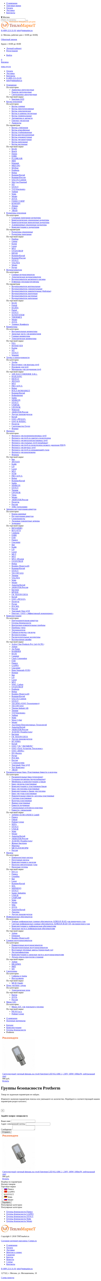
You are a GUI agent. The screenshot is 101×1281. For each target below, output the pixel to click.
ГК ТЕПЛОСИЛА (20, 594)
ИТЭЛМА (16, 741)
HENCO (15, 379)
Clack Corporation (19, 658)
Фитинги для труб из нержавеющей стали (30, 450)
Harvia (14, 995)
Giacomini (16, 542)
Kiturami (15, 163)
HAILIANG (17, 376)
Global (14, 241)
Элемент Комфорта (20, 324)
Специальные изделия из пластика (27, 808)
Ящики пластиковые (21, 803)
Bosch (14, 151)
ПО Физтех (17, 753)
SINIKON (16, 400)
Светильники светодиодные (24, 94)
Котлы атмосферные (21, 130)
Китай (14, 417)
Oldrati (14, 819)
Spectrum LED (18, 99)
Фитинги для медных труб (24, 447)
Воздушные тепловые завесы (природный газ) (32, 950)
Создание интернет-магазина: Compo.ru (19, 1241)
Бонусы (9, 1257)
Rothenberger (17, 395)
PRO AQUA (17, 386)
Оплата (9, 8)
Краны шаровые (19, 514)
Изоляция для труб (20, 367)
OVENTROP (17, 251)
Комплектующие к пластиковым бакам (29, 786)
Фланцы (15, 455)
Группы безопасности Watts (18, 1219)
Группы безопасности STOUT (19, 1216)
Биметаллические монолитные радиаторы (30, 222)
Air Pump (16, 649)
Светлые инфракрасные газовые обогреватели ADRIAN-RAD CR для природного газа (51, 924)
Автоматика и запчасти (22, 118)
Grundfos (15, 876)
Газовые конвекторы (21, 336)
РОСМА (15, 606)
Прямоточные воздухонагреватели (27, 945)
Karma (14, 348)
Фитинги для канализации (24, 452)
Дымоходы (16, 123)
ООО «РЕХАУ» (19, 419)
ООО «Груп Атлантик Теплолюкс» (27, 748)
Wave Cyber (17, 720)
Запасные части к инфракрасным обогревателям (33, 928)
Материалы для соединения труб (26, 369)
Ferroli (14, 305)
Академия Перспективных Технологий (29, 725)
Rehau (14, 173)
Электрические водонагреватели (26, 277)
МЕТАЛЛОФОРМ (20, 848)
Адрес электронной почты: (13, 1124)
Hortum (15, 673)
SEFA (14, 824)
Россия (15, 504)
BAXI (14, 149)
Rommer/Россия (19, 177)
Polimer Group (18, 822)
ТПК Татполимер (19, 507)
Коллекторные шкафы (21, 639)
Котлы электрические (21, 111)
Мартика (15, 845)
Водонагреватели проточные (25, 293)
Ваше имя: (5, 1121)
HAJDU (15, 308)
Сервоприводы (18, 518)
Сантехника (11, 971)
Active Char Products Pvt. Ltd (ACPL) (28, 644)
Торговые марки (13, 5)
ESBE (14, 156)
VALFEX (16, 263)
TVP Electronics (18, 189)
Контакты (10, 13)
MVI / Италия (18, 559)
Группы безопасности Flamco (19, 1212)
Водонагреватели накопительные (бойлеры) (31, 291)
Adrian (14, 646)
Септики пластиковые (22, 798)
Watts (14, 194)
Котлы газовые (18, 106)
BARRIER (16, 651)
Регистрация (12, 51)
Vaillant (15, 191)
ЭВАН (14, 210)
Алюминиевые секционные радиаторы (29, 225)
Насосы (9, 853)
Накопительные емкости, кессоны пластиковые (33, 796)
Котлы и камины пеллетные (24, 113)
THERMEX (17, 317)
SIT (13, 184)
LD (13, 466)
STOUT (15, 187)
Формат (15, 428)
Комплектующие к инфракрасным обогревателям (34, 926)
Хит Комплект (18, 767)
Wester (14, 196)
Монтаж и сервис (14, 1252)
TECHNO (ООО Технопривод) (25, 703)
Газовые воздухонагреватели (19, 940)
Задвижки (16, 523)
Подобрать (6, 1202)
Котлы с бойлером (20, 128)
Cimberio (15, 533)
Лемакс (15, 206)
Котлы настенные (19, 144)
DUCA (15, 872)
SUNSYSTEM (18, 315)
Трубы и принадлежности (18, 357)
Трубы (14, 362)
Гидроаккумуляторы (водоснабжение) (29, 779)
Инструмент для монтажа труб (25, 364)
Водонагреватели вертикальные (26, 286)
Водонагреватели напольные (25, 298)
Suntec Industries (19, 893)
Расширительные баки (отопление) (27, 777)
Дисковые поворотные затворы (26, 521)
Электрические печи (21, 990)
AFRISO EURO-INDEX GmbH (25, 815)
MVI (14, 248)
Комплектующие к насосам (24, 862)
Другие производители (22, 414)
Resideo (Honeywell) (20, 566)
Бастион (15, 590)
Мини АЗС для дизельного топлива (28, 1007)
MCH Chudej (17, 983)
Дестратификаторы (20, 952)
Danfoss (15, 239)
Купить (5, 1081)
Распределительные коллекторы (26, 637)
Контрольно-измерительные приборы (28, 625)
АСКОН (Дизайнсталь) (22, 732)
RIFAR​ (15, 253)
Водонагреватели (14, 270)
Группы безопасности (21, 623)
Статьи (9, 1262)
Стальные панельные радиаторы (26, 218)
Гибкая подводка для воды (23, 632)
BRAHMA (16, 964)
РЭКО (14, 208)
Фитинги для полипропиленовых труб (29, 436)
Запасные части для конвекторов (26, 334)
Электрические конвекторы (24, 338)
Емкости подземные (21, 805)
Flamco (15, 540)
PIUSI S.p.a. (17, 1011)
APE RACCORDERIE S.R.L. (24, 374)
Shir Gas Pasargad (19, 182)
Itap (13, 459)
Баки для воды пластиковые (24, 784)
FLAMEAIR (17, 158)
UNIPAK (16, 405)
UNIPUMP (16, 898)
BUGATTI (16, 530)
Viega (14, 495)
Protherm (15, 170)
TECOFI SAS (18, 573)
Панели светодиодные (22, 92)
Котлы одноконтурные (22, 137)
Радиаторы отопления (16, 213)
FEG (14, 343)
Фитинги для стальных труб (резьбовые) (30, 443)
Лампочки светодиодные (23, 90)
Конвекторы (11, 327)
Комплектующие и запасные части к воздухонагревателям (38, 954)
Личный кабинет (14, 48)
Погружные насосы (20, 860)
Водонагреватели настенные (24, 296)
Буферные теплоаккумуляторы (25, 282)
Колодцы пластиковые (22, 800)
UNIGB (15, 829)
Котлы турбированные (22, 132)
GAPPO (15, 665)
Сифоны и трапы (19, 976)
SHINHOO (16, 888)
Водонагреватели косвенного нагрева (29, 279)
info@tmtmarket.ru (25, 30)
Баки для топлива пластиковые (25, 789)
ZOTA (14, 199)
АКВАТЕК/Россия (20, 412)
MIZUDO (16, 165)
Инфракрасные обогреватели (19, 917)
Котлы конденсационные (23, 135)
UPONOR (16, 407)
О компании (11, 3)
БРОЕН (15, 592)
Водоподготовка (19, 635)
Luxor (14, 246)
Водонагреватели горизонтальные (27, 289)
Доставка (10, 10)
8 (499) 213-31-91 (8, 30)
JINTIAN (16, 381)
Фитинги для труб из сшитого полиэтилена (31, 438)
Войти (9, 55)
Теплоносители (18, 630)
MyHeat (15, 168)
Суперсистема (18, 763)
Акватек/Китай (18, 585)
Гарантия (10, 1255)
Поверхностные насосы (22, 857)
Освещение (11, 85)
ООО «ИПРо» (18, 751)
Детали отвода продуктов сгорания (27, 957)
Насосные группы (20, 867)
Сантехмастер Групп (21, 426)
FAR (14, 537)
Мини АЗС (11, 1002)
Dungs (14, 154)
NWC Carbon (17, 684)
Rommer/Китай (18, 175)
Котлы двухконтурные (22, 139)
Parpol (14, 310)
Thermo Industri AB (20, 708)
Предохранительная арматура (25, 620)
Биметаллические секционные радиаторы (30, 220)
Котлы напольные (20, 142)
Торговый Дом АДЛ (21, 611)
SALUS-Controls (19, 180)
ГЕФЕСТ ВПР (18, 201)
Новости (10, 1259)
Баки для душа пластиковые (24, 793)
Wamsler (15, 355)
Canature (15, 656)
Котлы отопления (14, 101)
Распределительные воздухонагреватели (30, 947)
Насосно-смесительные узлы (24, 864)
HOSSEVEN (17, 346)
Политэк (15, 424)
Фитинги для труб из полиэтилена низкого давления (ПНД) (38, 445)
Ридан (14, 267)
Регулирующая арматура (23, 516)
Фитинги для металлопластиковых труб (29, 440)
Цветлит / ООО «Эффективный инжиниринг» (32, 613)
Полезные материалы (16, 1021)
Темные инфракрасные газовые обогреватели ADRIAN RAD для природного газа (48, 921)
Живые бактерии (19, 843)
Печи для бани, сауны (16, 985)
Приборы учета (18, 627)
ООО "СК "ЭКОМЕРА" (22, 746)
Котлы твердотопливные (23, 109)
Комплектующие (13, 616)
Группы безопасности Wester (19, 1221)
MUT (14, 554)
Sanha (14, 398)
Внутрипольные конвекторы (24, 331)
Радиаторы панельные (22, 234)
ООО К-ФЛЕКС (19, 421)
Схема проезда (7, 1278)
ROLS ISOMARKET (21, 391)
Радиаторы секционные (22, 232)
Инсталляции (18, 978)
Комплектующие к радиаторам (25, 227)
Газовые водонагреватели (23, 274)
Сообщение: (6, 1129)
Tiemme (15, 490)
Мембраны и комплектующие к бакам (29, 782)
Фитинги (10, 431)
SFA (13, 886)
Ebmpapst (16, 936)
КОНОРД (16, 203)
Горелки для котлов (20, 120)
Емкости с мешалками (21, 810)
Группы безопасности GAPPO (20, 1214)
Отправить (6, 1132)
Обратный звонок (9, 39)
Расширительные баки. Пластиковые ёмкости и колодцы (31, 772)
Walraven (15, 409)
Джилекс (16, 912)
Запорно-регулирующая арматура (21, 509)
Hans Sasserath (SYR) (21, 670)
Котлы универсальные (22, 116)
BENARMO (17, 528)
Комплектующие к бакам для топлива (29, 791)
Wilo (14, 905)
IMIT (14, 161)
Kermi (14, 244)
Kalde (14, 464)
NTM (14, 473)
